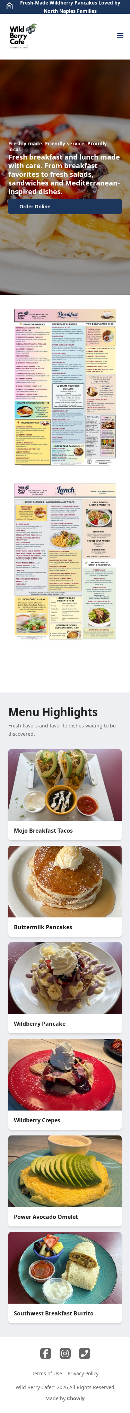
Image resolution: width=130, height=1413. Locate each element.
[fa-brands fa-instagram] (65, 1353)
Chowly (76, 1398)
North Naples (60, 11)
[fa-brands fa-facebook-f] (45, 1353)
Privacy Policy (83, 1373)
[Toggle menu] (120, 35)
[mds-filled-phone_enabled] (84, 1353)
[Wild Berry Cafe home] (23, 36)
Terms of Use (47, 1373)
